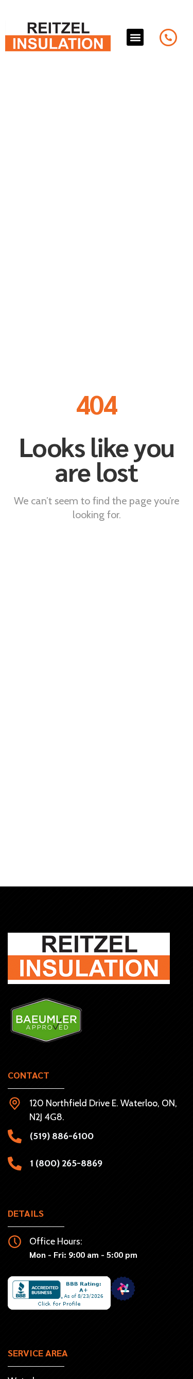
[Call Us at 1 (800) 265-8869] (168, 37)
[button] (135, 37)
